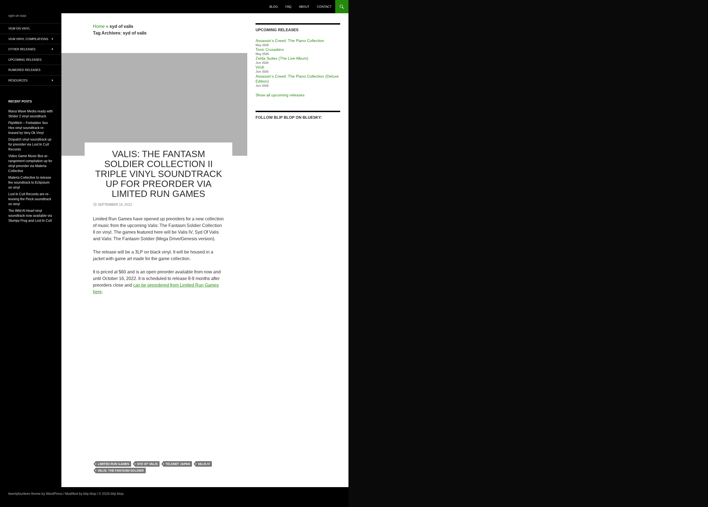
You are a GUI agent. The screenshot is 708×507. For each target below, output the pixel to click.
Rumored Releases (24, 70)
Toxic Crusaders (270, 49)
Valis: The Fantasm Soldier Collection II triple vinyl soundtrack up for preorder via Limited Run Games (158, 174)
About (304, 6)
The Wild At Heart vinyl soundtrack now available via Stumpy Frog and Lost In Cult (30, 216)
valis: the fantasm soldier (121, 470)
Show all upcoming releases (280, 95)
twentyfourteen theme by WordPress (35, 494)
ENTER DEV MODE (139, 494)
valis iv (204, 464)
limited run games (113, 464)
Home (99, 26)
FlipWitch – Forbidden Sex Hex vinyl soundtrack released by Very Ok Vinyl (28, 128)
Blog (273, 6)
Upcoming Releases (24, 59)
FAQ (288, 6)
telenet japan (177, 464)
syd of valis (147, 464)
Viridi (260, 67)
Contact (324, 6)
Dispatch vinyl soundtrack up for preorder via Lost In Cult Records (29, 144)
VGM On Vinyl (19, 28)
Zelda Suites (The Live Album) (282, 58)
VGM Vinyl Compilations (28, 39)
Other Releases (21, 49)
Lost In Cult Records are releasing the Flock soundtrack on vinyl (29, 199)
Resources (17, 80)
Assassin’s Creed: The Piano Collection (290, 40)
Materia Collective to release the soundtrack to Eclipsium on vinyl (29, 182)
